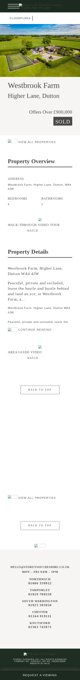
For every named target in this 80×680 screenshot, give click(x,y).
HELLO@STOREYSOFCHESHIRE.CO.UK (40, 567)
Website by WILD (40, 663)
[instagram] (39, 636)
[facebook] (32, 636)
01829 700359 (40, 594)
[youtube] (47, 636)
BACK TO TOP (40, 389)
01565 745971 (40, 627)
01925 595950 (40, 605)
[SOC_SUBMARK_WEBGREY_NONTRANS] (40, 545)
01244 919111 (40, 616)
